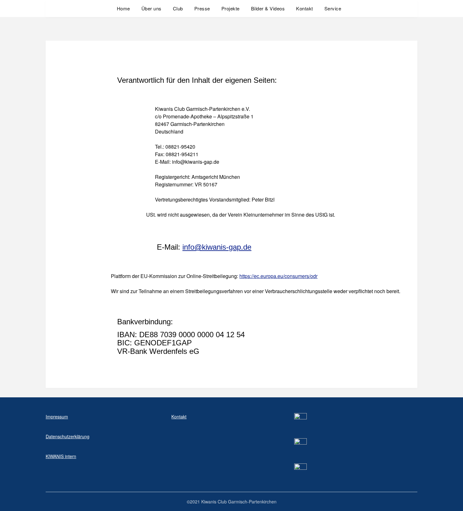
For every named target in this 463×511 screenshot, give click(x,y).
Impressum (57, 416)
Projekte (230, 8)
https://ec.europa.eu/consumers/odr (278, 276)
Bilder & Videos (268, 8)
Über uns (151, 8)
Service (332, 8)
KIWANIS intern (61, 456)
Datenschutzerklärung (67, 436)
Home (123, 8)
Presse (202, 8)
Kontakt (304, 8)
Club (178, 8)
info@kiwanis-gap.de (216, 247)
